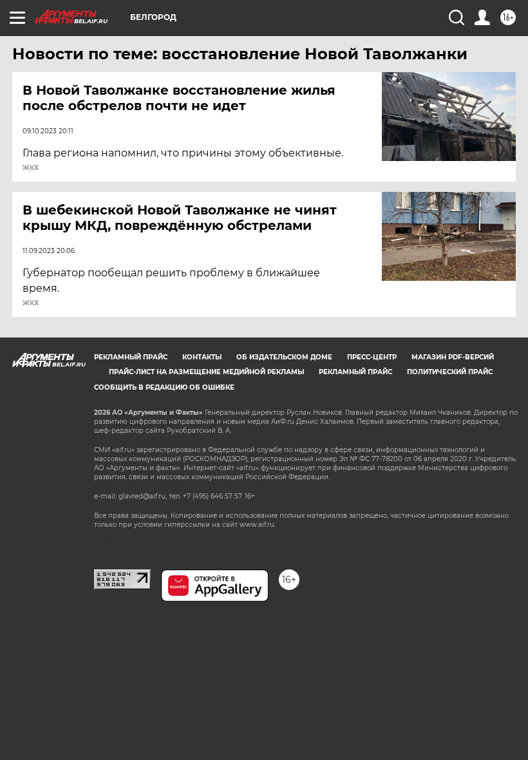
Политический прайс (450, 372)
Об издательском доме (284, 357)
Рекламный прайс (130, 357)
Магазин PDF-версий (452, 357)
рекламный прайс (355, 372)
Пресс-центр (372, 357)
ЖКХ (31, 168)
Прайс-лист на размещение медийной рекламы (206, 372)
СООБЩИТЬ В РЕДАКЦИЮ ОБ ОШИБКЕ (164, 387)
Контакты (202, 357)
